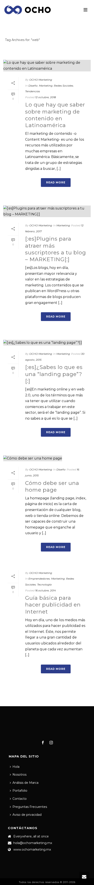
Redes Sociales (63, 85)
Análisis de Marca (25, 783)
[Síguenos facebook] (43, 743)
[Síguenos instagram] (51, 743)
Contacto (19, 799)
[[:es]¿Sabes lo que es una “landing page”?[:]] (47, 343)
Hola (15, 767)
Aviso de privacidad (27, 815)
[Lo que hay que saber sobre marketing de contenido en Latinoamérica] (47, 65)
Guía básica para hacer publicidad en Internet (53, 605)
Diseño (33, 85)
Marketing (45, 85)
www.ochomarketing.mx (32, 849)
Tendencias (32, 91)
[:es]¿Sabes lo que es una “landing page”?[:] (54, 374)
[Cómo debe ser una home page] (47, 458)
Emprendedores (39, 578)
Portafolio (19, 791)
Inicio (46, 51)
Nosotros (19, 775)
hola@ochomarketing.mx (32, 843)
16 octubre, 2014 (45, 590)
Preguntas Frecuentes (29, 807)
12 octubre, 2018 (45, 97)
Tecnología (44, 584)
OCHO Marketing (40, 79)
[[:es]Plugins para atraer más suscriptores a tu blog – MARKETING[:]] (47, 211)
